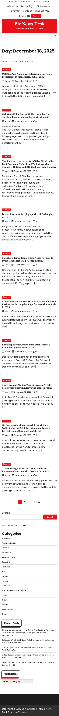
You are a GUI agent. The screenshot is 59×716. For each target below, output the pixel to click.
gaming (5, 576)
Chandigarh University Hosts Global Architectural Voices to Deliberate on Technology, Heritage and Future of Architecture (28, 633)
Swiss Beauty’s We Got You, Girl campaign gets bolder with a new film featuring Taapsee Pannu (27, 386)
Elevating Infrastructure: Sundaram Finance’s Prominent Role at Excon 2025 (26, 346)
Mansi (7, 171)
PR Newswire (43, 6)
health (45, 1)
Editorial (5, 548)
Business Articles (30, 1)
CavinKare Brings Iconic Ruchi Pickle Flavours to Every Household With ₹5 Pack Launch (27, 259)
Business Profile (9, 543)
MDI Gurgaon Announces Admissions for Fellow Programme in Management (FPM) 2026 (27, 75)
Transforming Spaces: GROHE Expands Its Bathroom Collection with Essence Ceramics (25, 470)
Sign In (36, 16)
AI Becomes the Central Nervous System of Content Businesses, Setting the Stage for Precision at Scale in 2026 (29, 304)
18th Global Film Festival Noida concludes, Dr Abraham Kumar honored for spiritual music (25, 116)
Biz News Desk (30, 24)
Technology (27, 6)
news (4, 595)
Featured (6, 567)
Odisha (5, 600)
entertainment (8, 557)
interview (6, 585)
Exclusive (6, 562)
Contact (27, 11)
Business (13, 1)
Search (6, 512)
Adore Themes (19, 712)
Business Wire (42, 11)
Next (39, 502)
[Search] (55, 36)
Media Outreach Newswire (14, 590)
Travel (5, 614)
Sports (5, 604)
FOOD (4, 571)
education (12, 6)
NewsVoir (15, 11)
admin (7, 81)
